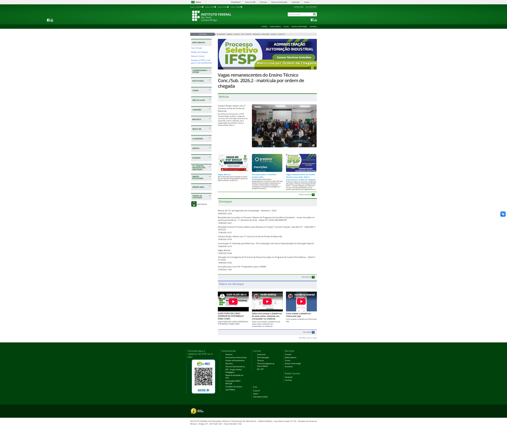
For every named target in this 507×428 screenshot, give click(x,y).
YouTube (288, 380)
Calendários (221, 34)
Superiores (261, 354)
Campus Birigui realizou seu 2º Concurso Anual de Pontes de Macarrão (232, 108)
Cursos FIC (281, 34)
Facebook (288, 377)
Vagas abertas (224, 174)
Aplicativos (202, 204)
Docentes (229, 363)
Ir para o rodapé (236, 7)
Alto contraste (311, 7)
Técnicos (260, 360)
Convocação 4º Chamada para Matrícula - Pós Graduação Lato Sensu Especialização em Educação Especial (266, 243)
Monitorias (265, 34)
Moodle (237, 34)
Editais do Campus (199, 52)
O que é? (256, 391)
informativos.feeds (260, 397)
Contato (264, 26)
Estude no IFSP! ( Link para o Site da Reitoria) (201, 61)
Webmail (230, 34)
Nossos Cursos (197, 56)
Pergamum (256, 34)
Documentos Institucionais (236, 357)
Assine (255, 394)
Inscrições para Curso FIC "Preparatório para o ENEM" (242, 266)
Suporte (248, 34)
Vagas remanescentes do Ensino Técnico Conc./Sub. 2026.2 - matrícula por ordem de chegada (261, 80)
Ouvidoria (313, 26)
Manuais (274, 34)
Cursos (286, 26)
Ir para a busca (223, 7)
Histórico (229, 354)
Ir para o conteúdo (196, 7)
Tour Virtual (196, 48)
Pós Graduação (263, 357)
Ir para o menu (210, 7)
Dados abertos (275, 26)
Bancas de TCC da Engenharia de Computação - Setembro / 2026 (247, 210)
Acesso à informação (299, 26)
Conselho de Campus (233, 387)
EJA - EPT (260, 369)
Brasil (198, 2)
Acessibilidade (299, 7)
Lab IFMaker (230, 390)
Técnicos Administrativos (235, 366)
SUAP (242, 34)
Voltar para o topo (309, 337)
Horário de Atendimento (235, 360)
